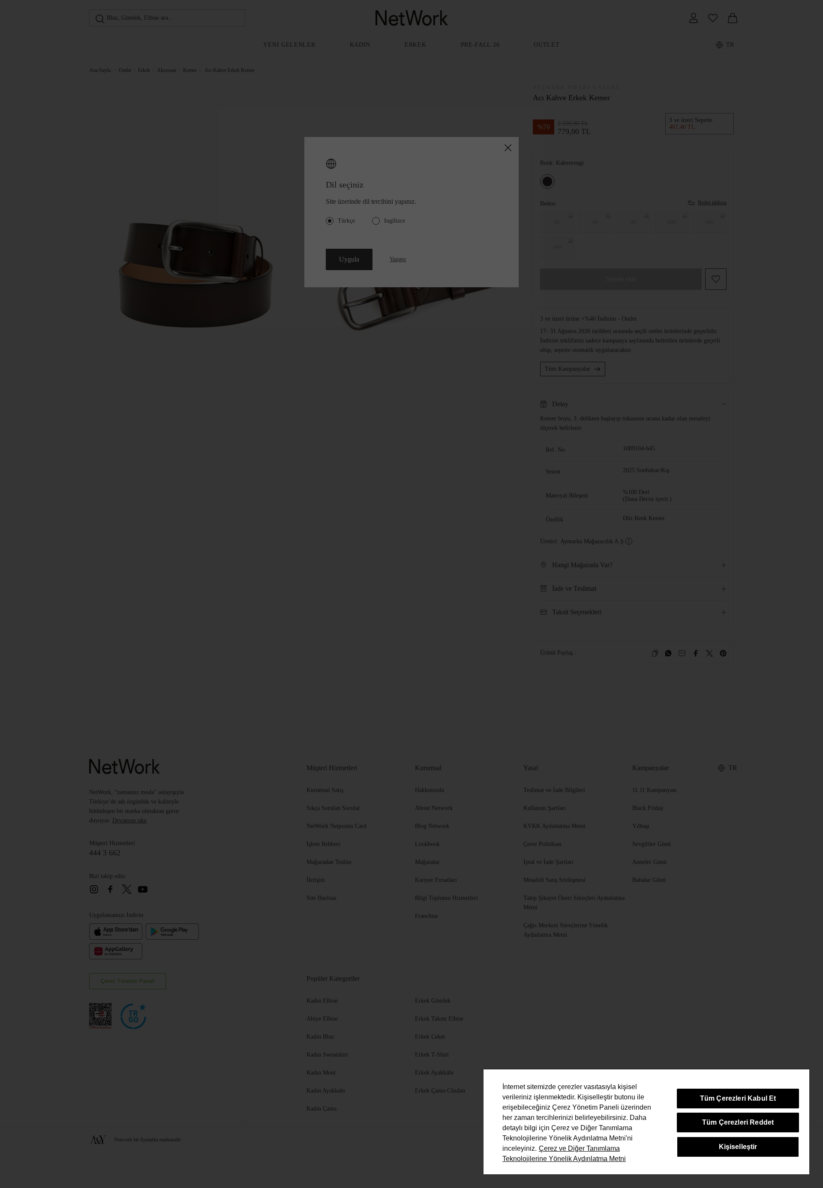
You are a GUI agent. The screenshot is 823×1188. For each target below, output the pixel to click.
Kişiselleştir (738, 1146)
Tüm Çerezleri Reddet (738, 1122)
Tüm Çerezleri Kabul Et (738, 1098)
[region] (646, 1121)
